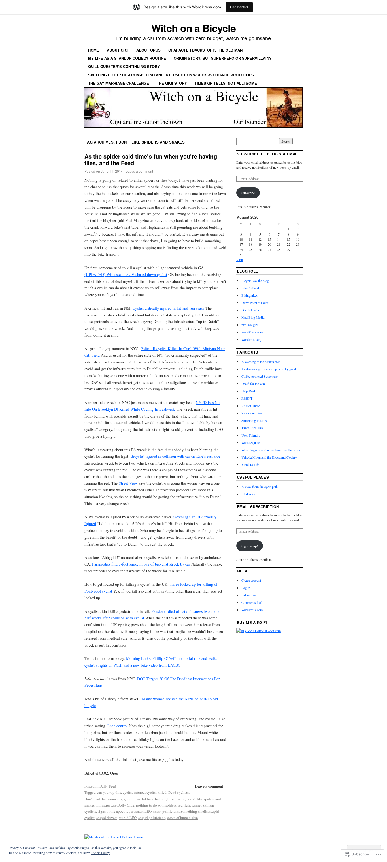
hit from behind (154, 798)
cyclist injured (134, 792)
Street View (128, 483)
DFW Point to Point (254, 302)
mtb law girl (249, 324)
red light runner (189, 805)
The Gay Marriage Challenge (118, 83)
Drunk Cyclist (250, 310)
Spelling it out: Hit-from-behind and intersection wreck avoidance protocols (171, 75)
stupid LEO (128, 817)
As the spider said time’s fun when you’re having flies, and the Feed (150, 159)
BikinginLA (249, 295)
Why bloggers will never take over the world (271, 450)
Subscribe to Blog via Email (268, 154)
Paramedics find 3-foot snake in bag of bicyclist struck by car (141, 564)
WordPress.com (252, 332)
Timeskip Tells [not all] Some (226, 83)
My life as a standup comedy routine (127, 58)
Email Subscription (258, 506)
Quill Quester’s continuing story (124, 66)
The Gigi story (172, 83)
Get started (239, 7)
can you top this (109, 792)
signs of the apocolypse (116, 811)
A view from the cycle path (259, 486)
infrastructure (106, 805)
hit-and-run (176, 798)
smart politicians (166, 811)
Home (93, 50)
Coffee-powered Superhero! (260, 376)
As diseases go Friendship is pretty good (268, 369)
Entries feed (249, 595)
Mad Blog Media (252, 317)
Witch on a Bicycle (193, 27)
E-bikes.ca (248, 494)
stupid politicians (151, 817)
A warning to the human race (260, 361)
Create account (251, 580)
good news (132, 798)
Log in (245, 587)
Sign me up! (249, 546)
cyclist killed (156, 792)
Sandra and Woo (252, 413)
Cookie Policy (100, 852)
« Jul (239, 259)
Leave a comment (139, 171)
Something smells (194, 811)
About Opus (148, 50)
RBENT (246, 398)
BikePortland (250, 288)
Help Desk (248, 391)
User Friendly (250, 435)
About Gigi (118, 50)
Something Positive (254, 420)
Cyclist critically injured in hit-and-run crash (168, 308)
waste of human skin (182, 817)
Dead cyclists (178, 792)
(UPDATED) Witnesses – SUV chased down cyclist (125, 274)
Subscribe (248, 193)
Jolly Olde (126, 805)
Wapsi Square (250, 442)
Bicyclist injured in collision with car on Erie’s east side (175, 456)
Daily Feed (107, 786)
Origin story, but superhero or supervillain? (222, 58)
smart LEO (143, 811)
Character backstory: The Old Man (205, 50)
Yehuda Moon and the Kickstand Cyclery (269, 457)
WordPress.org (251, 339)
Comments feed (251, 602)
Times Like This (252, 427)
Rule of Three (250, 405)
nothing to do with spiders (156, 805)
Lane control (117, 725)
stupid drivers (106, 817)
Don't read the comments (103, 798)
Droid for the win (253, 383)
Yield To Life (250, 464)
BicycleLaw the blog (255, 280)
